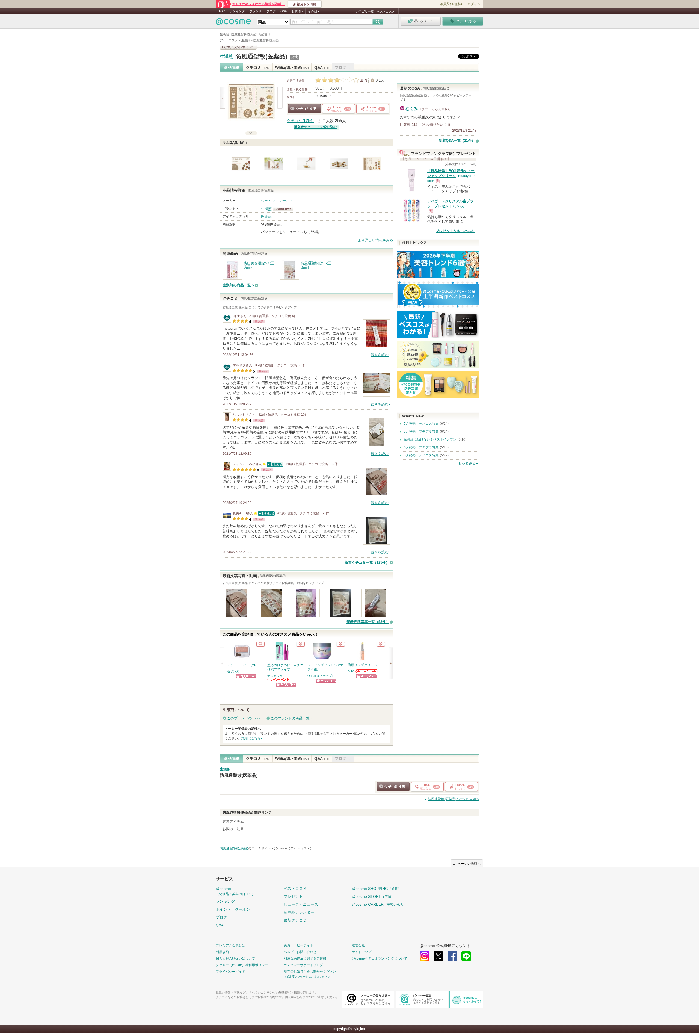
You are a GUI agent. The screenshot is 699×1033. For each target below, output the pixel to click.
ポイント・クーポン (233, 909)
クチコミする (304, 108)
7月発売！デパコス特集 (421, 424)
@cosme (235, 891)
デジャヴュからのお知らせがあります (279, 679)
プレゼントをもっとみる (455, 231)
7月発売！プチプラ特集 (421, 431)
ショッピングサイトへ (246, 676)
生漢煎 (226, 56)
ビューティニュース (301, 904)
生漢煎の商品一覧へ (238, 285)
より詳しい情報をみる (375, 240)
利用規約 (222, 952)
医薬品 (266, 216)
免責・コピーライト (298, 945)
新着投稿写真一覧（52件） (367, 622)
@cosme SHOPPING (376, 888)
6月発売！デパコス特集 (421, 455)
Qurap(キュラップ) (320, 675)
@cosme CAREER (379, 904)
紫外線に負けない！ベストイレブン (430, 439)
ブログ (271, 11)
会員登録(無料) (451, 4)
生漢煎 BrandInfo (284, 209)
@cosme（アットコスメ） (293, 848)
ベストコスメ (386, 11)
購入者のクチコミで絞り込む (315, 127)
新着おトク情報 (304, 4)
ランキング (237, 11)
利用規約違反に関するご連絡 (305, 958)
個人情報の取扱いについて (235, 958)
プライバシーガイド (230, 971)
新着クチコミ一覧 (367, 562)
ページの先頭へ (453, 799)
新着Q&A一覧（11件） (457, 140)
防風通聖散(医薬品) (261, 56)
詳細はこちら (251, 738)
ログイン (474, 4)
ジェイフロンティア (277, 201)
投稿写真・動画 (292, 67)
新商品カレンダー (299, 912)
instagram (424, 956)
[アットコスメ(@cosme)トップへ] (233, 23)
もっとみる (467, 463)
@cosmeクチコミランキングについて (379, 958)
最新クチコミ (295, 920)
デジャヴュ (274, 675)
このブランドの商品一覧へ (292, 718)
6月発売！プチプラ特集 (421, 447)
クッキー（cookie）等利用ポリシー (242, 965)
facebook (452, 956)
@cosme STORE (373, 896)
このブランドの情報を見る (238, 47)
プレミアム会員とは (230, 945)
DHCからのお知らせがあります (366, 671)
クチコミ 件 (300, 121)
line (466, 956)
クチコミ (258, 67)
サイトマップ (361, 952)
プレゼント (293, 896)
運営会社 (358, 945)
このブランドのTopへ (244, 718)
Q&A (283, 11)
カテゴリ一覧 (365, 11)
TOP (221, 11)
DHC (351, 671)
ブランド (256, 11)
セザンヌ (233, 671)
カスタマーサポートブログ (303, 965)
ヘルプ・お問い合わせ (300, 952)
